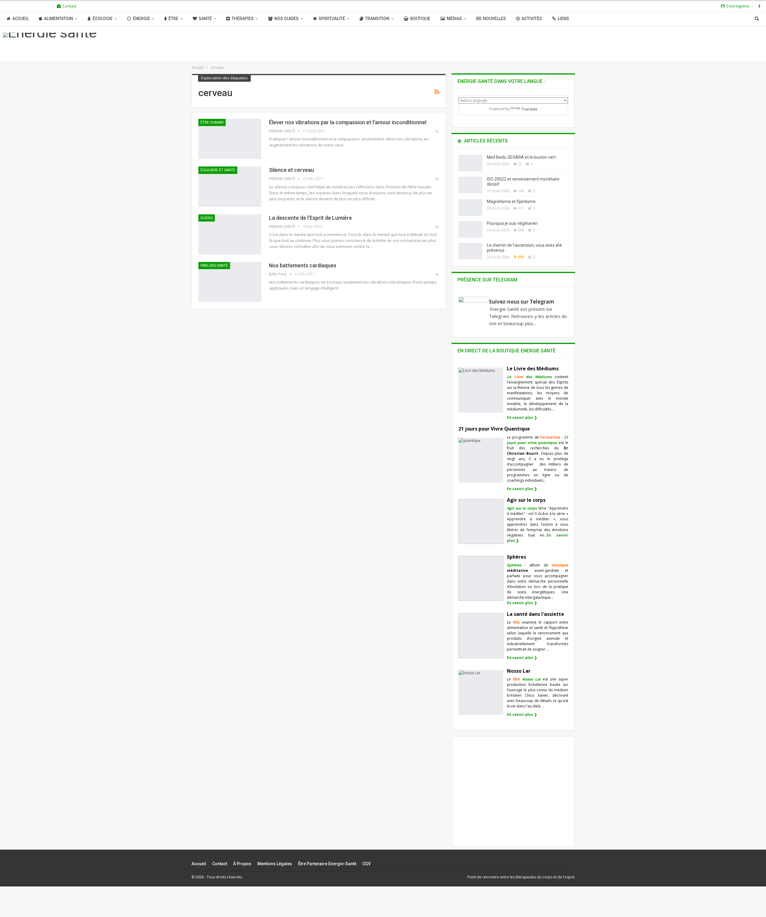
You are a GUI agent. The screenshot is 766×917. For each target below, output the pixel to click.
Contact (69, 6)
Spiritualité (332, 18)
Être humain (212, 122)
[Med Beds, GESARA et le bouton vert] (470, 163)
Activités (532, 18)
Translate (529, 109)
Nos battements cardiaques (302, 265)
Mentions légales (274, 863)
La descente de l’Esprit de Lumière (310, 218)
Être (173, 18)
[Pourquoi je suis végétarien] (470, 229)
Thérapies (243, 18)
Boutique (420, 18)
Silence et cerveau (291, 170)
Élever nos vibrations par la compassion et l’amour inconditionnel (347, 122)
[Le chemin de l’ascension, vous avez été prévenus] (470, 251)
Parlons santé (214, 265)
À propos (242, 863)
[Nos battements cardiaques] (229, 282)
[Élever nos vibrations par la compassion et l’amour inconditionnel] (229, 139)
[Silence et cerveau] (229, 186)
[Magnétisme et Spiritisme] (470, 207)
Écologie (103, 18)
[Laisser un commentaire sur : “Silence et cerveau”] (437, 179)
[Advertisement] (513, 797)
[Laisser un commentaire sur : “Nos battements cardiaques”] (437, 274)
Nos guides (286, 18)
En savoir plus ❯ (522, 417)
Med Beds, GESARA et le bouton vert (521, 157)
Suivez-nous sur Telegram (521, 301)
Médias (454, 18)
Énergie (141, 18)
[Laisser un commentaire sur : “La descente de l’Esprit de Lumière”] (437, 227)
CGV (366, 863)
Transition (377, 18)
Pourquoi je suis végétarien (512, 223)
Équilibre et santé (217, 170)
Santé (205, 18)
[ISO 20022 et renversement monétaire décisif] (470, 185)
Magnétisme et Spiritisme (511, 201)
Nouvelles (494, 18)
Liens (563, 18)
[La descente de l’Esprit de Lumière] (229, 234)
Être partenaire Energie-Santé (327, 863)
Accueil (20, 18)
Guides (206, 218)
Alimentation (58, 18)
